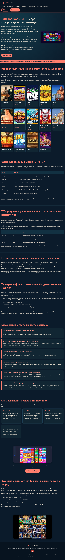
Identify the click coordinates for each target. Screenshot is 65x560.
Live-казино (32, 6)
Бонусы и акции (44, 6)
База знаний (25, 6)
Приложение (10, 6)
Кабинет (5, 10)
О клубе (3, 6)
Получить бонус (32, 471)
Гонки (37, 6)
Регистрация (14, 10)
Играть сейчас (7, 55)
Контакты (18, 6)
